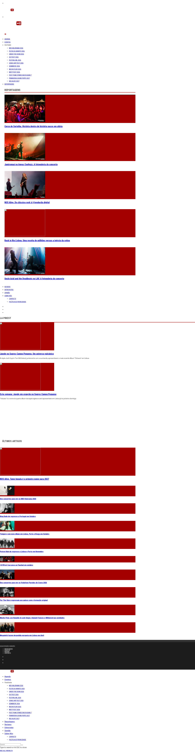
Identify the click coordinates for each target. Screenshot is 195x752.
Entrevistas (9, 290)
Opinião (7, 293)
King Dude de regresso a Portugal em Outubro (18, 516)
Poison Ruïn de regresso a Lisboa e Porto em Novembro (21, 552)
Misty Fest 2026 (14, 72)
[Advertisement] (67, 419)
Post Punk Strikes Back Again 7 (20, 75)
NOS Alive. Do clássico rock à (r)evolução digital (27, 202)
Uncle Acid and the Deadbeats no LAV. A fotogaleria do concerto (34, 278)
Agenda (7, 39)
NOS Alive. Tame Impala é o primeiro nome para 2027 (24, 479)
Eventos (7, 42)
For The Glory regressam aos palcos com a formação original (24, 600)
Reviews (7, 287)
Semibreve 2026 (14, 66)
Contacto (12, 299)
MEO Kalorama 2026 (16, 48)
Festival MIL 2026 (15, 60)
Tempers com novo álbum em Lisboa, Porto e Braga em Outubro (24, 534)
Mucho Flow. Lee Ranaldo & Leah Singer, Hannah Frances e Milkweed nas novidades (32, 618)
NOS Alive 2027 (14, 81)
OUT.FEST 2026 (14, 57)
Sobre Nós (8, 296)
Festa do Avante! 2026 (17, 51)
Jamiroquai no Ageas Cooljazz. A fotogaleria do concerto (31, 164)
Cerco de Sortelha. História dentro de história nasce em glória (34, 126)
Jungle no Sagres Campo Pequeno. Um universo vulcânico (27, 353)
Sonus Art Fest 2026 (16, 63)
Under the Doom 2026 (16, 54)
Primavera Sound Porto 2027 (19, 78)
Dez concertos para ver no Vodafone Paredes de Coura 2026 (23, 583)
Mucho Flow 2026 (15, 69)
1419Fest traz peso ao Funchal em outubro (16, 565)
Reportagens (9, 84)
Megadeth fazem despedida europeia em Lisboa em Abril (22, 635)
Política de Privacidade (17, 302)
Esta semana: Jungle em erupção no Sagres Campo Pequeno (28, 394)
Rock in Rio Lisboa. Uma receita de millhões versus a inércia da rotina (37, 240)
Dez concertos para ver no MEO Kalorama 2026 (18, 499)
